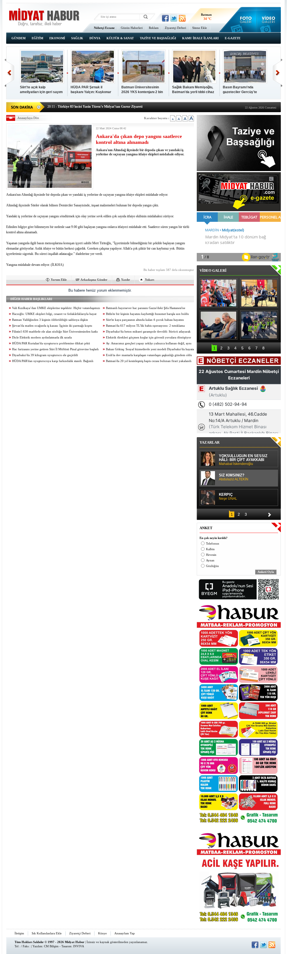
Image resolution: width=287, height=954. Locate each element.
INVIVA (78, 946)
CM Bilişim (51, 946)
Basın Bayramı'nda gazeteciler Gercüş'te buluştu (240, 90)
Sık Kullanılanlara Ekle (47, 933)
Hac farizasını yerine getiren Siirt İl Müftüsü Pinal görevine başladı (55, 349)
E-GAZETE (232, 38)
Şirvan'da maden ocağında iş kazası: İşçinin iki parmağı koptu (52, 325)
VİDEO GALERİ (213, 270)
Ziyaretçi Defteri (175, 27)
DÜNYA (94, 38)
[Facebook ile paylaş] (165, 18)
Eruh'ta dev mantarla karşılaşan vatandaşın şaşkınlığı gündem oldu (149, 355)
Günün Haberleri (132, 27)
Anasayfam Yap (124, 933)
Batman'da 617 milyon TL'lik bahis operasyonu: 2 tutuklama (145, 325)
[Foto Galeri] (244, 19)
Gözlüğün (212, 566)
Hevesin (211, 554)
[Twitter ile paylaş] (173, 18)
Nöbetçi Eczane (104, 27)
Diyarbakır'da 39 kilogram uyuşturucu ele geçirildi (45, 355)
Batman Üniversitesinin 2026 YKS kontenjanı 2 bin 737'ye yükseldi (142, 90)
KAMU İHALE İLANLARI (200, 38)
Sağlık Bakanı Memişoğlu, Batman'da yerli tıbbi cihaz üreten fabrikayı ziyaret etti (193, 90)
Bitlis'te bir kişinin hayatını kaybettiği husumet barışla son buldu (147, 313)
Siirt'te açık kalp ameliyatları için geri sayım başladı (41, 90)
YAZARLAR (209, 442)
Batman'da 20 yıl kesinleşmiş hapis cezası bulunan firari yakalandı (148, 361)
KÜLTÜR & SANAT (120, 38)
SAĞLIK (77, 38)
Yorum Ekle (59, 279)
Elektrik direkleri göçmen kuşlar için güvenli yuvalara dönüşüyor (148, 337)
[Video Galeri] (269, 19)
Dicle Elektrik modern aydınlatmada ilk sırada (42, 337)
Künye (102, 933)
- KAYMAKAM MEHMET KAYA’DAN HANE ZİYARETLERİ (98, 107)
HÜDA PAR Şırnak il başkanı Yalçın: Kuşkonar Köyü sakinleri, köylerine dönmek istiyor (91, 90)
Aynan (210, 560)
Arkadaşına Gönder (93, 279)
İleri (277, 73)
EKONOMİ (57, 38)
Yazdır (125, 279)
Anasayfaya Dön (28, 117)
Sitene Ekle (199, 27)
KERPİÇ (228, 497)
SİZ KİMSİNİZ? (233, 477)
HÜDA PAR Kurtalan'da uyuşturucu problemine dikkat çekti (51, 343)
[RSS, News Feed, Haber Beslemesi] (182, 18)
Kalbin (210, 549)
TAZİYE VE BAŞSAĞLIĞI (158, 38)
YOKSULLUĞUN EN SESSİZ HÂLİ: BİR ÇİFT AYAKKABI (243, 460)
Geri (9, 73)
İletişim (19, 933)
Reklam (154, 27)
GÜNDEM (18, 38)
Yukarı (149, 279)
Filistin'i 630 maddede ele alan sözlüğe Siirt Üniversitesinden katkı (55, 331)
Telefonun (212, 543)
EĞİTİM (37, 38)
